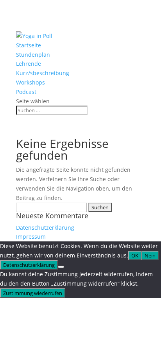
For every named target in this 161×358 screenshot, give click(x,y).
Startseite (28, 45)
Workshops (30, 82)
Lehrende (28, 63)
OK (134, 255)
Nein (150, 255)
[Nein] (61, 267)
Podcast (26, 91)
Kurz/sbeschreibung (42, 73)
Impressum (31, 236)
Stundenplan (33, 54)
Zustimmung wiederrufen (32, 293)
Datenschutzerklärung (45, 227)
